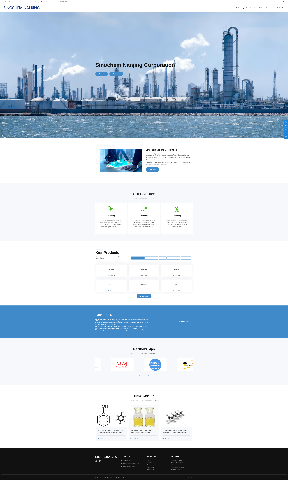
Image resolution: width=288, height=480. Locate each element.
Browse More (144, 296)
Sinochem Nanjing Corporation (107, 477)
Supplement (150, 469)
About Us (231, 8)
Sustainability (240, 8)
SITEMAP (190, 477)
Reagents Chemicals (173, 258)
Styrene (144, 285)
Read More (152, 169)
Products (248, 8)
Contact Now (184, 322)
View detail (112, 275)
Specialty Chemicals (151, 258)
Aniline (176, 269)
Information (150, 467)
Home (225, 8)
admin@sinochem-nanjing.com (50, 1)
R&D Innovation (263, 8)
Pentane (176, 285)
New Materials (186, 258)
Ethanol (144, 269)
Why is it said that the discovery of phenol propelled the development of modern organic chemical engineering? (111, 431)
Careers (272, 8)
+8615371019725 (139, 326)
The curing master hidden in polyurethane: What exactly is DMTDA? (141, 431)
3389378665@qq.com (65, 1)
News (255, 8)
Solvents (162, 258)
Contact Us (280, 8)
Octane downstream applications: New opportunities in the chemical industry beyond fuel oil (175, 431)
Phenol (111, 269)
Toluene (111, 285)
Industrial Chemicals (137, 258)
